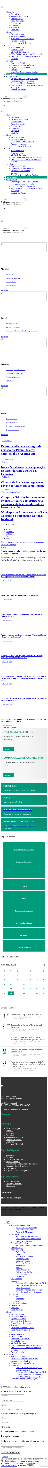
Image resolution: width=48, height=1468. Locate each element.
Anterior (5, 727)
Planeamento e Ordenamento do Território (22, 1164)
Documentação (17, 19)
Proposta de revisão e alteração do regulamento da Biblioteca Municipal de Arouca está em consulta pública (23, 576)
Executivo (15, 14)
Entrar (31, 1431)
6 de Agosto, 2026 (7, 599)
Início (8, 1221)
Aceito (30, 1466)
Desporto (9, 536)
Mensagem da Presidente (20, 1225)
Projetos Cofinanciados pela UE (18, 1170)
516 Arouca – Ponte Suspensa (22, 39)
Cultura (5, 507)
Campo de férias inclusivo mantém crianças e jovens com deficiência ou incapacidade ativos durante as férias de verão (23, 502)
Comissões (15, 25)
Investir (9, 45)
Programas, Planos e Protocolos (23, 83)
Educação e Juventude (14, 1159)
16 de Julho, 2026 (7, 683)
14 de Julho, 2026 (7, 704)
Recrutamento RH (13, 1162)
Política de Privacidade (15, 1144)
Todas (8, 529)
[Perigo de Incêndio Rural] (24, 872)
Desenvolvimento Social (11, 492)
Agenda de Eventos (18, 41)
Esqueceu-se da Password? (11, 1409)
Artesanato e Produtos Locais (22, 1328)
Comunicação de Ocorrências (22, 65)
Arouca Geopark (17, 34)
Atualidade (10, 532)
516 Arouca (10, 1186)
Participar (9, 61)
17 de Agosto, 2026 (8, 489)
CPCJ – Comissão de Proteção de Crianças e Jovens (29, 1286)
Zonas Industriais (17, 47)
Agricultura (20, 1265)
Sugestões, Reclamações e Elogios (24, 72)
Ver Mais (4, 290)
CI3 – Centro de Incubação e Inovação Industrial (22, 331)
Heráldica (19, 1296)
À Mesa (14, 1325)
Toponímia (20, 1299)
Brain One (29, 1210)
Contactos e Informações (20, 1330)
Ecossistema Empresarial (20, 1339)
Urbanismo (10, 1155)
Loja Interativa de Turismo (21, 43)
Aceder (7, 749)
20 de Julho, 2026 (7, 620)
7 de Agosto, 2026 (7, 504)
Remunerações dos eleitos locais (28, 1236)
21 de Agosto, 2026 (8, 474)
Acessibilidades (17, 50)
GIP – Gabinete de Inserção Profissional (26, 54)
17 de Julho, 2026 (7, 661)
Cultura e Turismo (23, 1261)
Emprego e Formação (24, 1263)
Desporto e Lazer (22, 1259)
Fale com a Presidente (19, 63)
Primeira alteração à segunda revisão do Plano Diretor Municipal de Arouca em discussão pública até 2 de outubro (21, 453)
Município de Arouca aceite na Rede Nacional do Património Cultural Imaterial (24, 516)
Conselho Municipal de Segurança (29, 1292)
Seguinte (13, 727)
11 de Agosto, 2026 (7, 580)
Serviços (14, 70)
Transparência (11, 76)
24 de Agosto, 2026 (8, 459)
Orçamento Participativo (20, 67)
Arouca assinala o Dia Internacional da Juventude (19, 595)
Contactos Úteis (17, 1310)
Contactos (15, 30)
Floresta (19, 1268)
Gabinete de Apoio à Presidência (28, 1239)
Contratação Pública (18, 90)
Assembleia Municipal (19, 16)
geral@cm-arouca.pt (9, 1103)
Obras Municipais (23, 1270)
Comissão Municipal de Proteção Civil (31, 1283)
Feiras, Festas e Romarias (21, 1323)
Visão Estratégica (17, 1334)
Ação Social (20, 1252)
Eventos (5, 462)
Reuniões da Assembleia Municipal (29, 1245)
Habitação (6, 477)
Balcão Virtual (11, 74)
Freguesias (15, 27)
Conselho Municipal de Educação (29, 1290)
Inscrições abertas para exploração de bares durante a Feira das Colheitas (23, 471)
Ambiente (10, 1157)
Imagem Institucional (19, 1303)
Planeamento (7, 441)
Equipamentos (16, 23)
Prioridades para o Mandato (26, 1228)
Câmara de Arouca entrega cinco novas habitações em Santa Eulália (22, 484)
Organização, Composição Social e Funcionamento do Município (24, 80)
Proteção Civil (11, 1168)
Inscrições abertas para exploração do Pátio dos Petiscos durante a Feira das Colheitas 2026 (21, 657)
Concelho (9, 1131)
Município (10, 12)
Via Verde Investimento (20, 52)
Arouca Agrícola (17, 1352)
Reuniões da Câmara (24, 1241)
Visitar (8, 32)
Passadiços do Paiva (18, 36)
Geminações (15, 1305)
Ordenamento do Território (26, 1272)
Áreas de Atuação (18, 21)
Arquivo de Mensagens (25, 1232)
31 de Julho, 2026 (7, 519)
